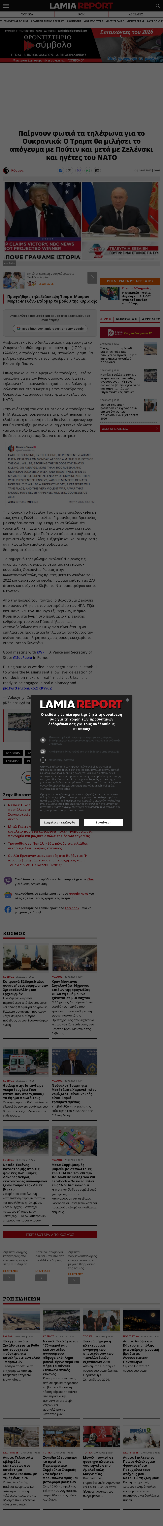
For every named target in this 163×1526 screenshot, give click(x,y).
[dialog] (81, 763)
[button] (81, 760)
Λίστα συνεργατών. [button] (82, 788)
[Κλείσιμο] (127, 700)
